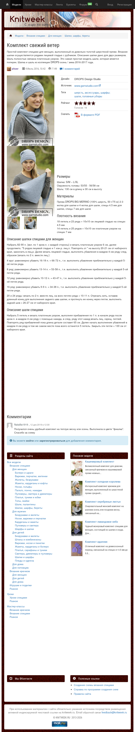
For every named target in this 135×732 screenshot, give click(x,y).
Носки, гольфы (23, 486)
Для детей (18, 532)
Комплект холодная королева (102, 481)
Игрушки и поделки (21, 585)
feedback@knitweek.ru (114, 712)
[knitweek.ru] (31, 19)
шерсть (78, 92)
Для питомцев (20, 567)
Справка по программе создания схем (96, 689)
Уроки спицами (18, 597)
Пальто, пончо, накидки (28, 490)
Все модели (14, 462)
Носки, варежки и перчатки (30, 518)
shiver (15, 68)
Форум (85, 4)
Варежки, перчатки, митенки (31, 476)
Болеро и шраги (24, 472)
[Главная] (10, 35)
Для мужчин (19, 511)
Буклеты (71, 4)
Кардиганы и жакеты (26, 522)
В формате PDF (90, 114)
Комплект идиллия (96, 541)
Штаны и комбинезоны (28, 539)
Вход (110, 4)
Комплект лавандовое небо (101, 521)
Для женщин (55, 35)
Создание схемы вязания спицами (94, 685)
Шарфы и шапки (24, 529)
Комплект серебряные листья (103, 501)
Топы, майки (22, 500)
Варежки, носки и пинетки (30, 543)
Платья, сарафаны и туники (31, 550)
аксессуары (92, 92)
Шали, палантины (25, 504)
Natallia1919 (21, 424)
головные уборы (92, 96)
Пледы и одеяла (24, 560)
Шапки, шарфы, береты (77, 35)
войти (30, 440)
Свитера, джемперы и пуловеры (33, 553)
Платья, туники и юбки (28, 497)
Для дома (17, 564)
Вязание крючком (20, 571)
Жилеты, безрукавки (26, 479)
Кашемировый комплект (99, 461)
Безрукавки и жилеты (27, 514)
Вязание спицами (36, 35)
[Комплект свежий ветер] (30, 112)
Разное (14, 588)
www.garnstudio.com (86, 85)
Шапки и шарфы (24, 557)
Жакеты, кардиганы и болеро (32, 546)
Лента (59, 4)
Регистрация (124, 4)
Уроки (28, 4)
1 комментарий (71, 68)
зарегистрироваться (52, 440)
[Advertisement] (93, 147)
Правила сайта (82, 693)
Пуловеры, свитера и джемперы (33, 493)
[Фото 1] (30, 182)
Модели (16, 4)
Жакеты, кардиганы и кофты (31, 483)
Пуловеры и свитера (26, 525)
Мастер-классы (43, 4)
